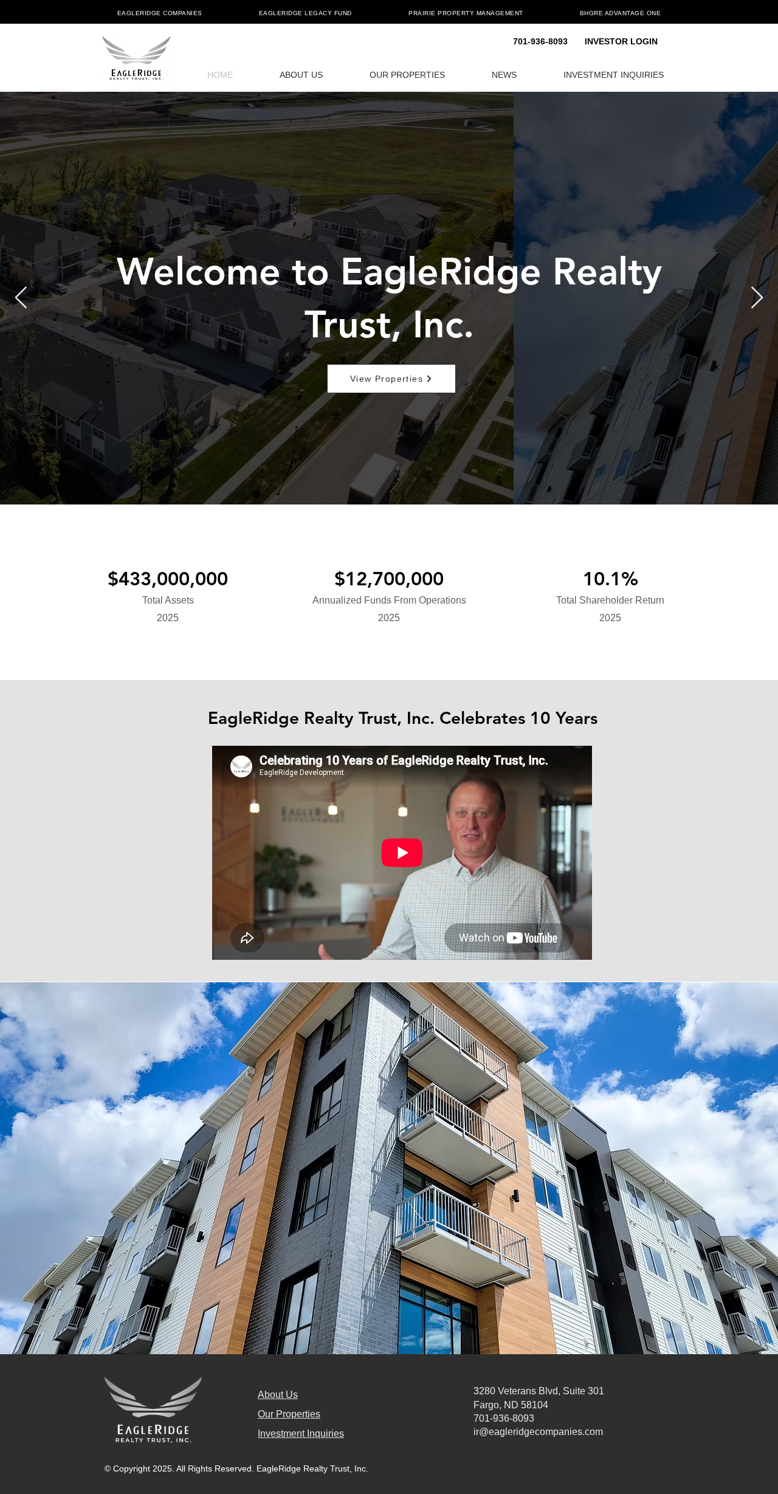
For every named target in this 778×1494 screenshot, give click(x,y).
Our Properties (289, 1414)
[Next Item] (757, 298)
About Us (278, 1394)
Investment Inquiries (301, 1433)
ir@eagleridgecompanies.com (538, 1432)
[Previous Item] (21, 298)
